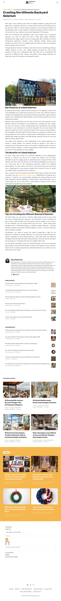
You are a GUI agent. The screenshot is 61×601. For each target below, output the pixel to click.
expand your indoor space (27, 175)
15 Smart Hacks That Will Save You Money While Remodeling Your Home (22, 296)
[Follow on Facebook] (27, 585)
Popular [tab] (13, 452)
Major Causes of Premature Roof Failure (15, 303)
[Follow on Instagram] (16, 275)
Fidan (7, 407)
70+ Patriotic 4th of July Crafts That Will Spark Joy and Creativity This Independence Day (27, 363)
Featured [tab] (6, 452)
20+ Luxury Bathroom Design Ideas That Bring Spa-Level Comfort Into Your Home (25, 310)
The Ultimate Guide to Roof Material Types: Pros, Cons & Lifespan (21, 290)
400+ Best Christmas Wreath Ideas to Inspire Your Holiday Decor (21, 343)
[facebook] (14, 275)
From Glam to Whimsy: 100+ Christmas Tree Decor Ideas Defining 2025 (22, 337)
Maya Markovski (8, 19)
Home (5, 9)
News (10, 9)
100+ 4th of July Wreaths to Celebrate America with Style (19, 350)
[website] (12, 275)
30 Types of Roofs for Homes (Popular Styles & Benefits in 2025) (21, 283)
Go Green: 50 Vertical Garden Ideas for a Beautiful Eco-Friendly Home (22, 357)
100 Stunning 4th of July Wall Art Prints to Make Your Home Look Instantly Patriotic (26, 330)
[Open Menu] (3, 2)
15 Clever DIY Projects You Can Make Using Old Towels (18, 317)
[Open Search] (57, 2)
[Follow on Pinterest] (18, 275)
